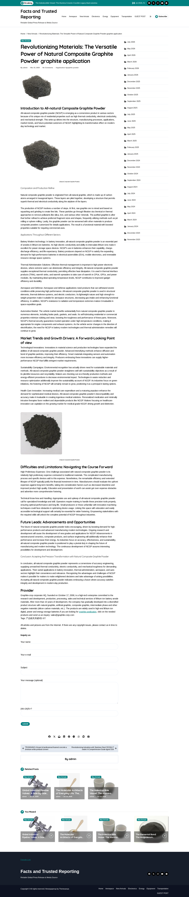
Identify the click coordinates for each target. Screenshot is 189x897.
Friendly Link (26, 860)
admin (72, 759)
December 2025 (133, 81)
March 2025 (132, 141)
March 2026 (132, 62)
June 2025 (131, 121)
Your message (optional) (32, 680)
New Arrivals (84, 16)
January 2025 (132, 154)
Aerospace (73, 16)
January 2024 (132, 226)
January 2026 (132, 75)
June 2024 (131, 200)
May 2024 (131, 207)
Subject (24, 667)
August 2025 (132, 108)
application (61, 67)
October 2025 (132, 95)
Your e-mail (26, 654)
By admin (24, 67)
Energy (105, 16)
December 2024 (133, 160)
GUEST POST (140, 16)
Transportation (127, 16)
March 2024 (132, 220)
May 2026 (131, 49)
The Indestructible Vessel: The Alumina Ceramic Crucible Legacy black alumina (103, 795)
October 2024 (132, 174)
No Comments (48, 67)
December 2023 (133, 233)
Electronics (96, 16)
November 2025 (133, 88)
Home (64, 16)
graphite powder (72, 67)
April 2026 (131, 55)
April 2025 (131, 134)
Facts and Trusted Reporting (50, 871)
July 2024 (131, 193)
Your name (26, 642)
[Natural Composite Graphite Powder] (69, 155)
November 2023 (133, 239)
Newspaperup (51, 889)
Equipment (115, 16)
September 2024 (134, 180)
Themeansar (64, 889)
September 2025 (134, 101)
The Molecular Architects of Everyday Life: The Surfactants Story (69, 793)
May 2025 (131, 128)
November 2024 (133, 167)
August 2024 (132, 187)
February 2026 (133, 68)
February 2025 (133, 147)
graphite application (87, 612)
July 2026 (131, 42)
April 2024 (131, 213)
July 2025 (131, 114)
